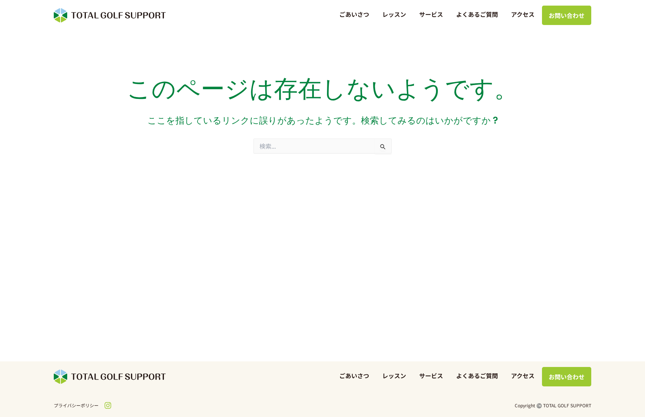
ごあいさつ (354, 14)
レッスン (394, 14)
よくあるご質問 (477, 14)
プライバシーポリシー (76, 405)
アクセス (523, 14)
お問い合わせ (567, 15)
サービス (431, 14)
